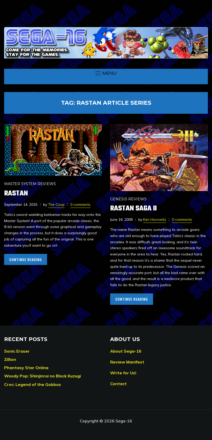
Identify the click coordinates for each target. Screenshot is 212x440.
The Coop (56, 204)
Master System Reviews (30, 183)
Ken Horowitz (154, 219)
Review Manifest (127, 362)
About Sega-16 (125, 351)
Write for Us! (123, 372)
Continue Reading (25, 259)
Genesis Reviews (128, 199)
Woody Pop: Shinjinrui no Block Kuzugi (42, 375)
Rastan (16, 193)
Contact (118, 383)
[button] (106, 73)
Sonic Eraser (17, 351)
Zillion (10, 359)
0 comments (80, 204)
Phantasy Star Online (26, 367)
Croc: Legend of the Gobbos (32, 384)
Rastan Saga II (133, 208)
